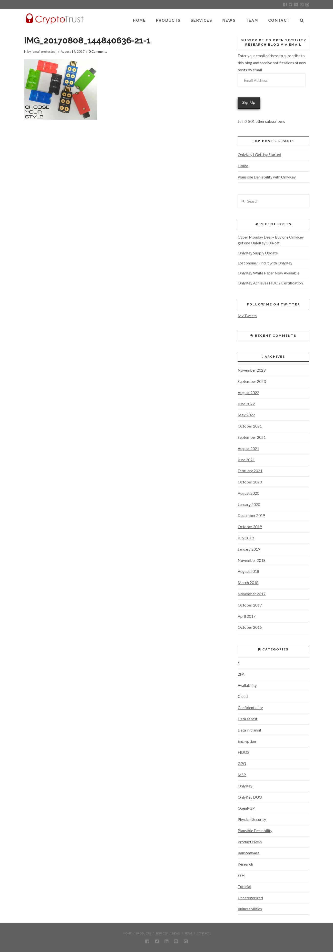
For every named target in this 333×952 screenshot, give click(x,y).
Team (188, 933)
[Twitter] (290, 4)
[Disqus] (122, 189)
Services (161, 933)
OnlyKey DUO (250, 797)
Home (243, 165)
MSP (242, 774)
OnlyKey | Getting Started (259, 154)
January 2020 (249, 504)
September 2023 (252, 381)
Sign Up (248, 102)
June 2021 (246, 459)
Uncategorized (250, 897)
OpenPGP (246, 808)
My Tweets (247, 315)
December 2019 (251, 515)
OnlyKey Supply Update (258, 253)
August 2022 (248, 392)
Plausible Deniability (255, 830)
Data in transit (249, 730)
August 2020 (248, 493)
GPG (242, 763)
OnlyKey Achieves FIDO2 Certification (270, 283)
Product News (250, 841)
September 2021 (252, 437)
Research (245, 864)
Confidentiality (250, 707)
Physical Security (252, 819)
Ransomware (248, 852)
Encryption (247, 741)
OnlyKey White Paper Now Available (268, 273)
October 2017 (250, 605)
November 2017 (251, 593)
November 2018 (251, 560)
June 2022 (246, 403)
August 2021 (248, 448)
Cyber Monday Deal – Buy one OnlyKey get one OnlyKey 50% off (271, 240)
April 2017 (246, 616)
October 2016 (250, 627)
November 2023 (251, 370)
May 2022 (246, 414)
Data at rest (247, 718)
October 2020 (250, 482)
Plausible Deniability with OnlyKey (267, 177)
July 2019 (246, 537)
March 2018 (248, 582)
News (176, 933)
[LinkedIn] (296, 4)
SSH (241, 875)
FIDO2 (243, 752)
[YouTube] (302, 4)
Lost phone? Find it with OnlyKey (265, 263)
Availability (247, 685)
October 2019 (250, 526)
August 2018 (248, 571)
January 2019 (249, 549)
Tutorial (244, 886)
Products (143, 933)
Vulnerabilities (250, 908)
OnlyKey (245, 786)
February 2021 (250, 470)
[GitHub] (307, 4)
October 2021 (250, 426)
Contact (203, 933)
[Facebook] (285, 4)
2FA (241, 674)
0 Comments (98, 51)
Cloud (243, 696)
